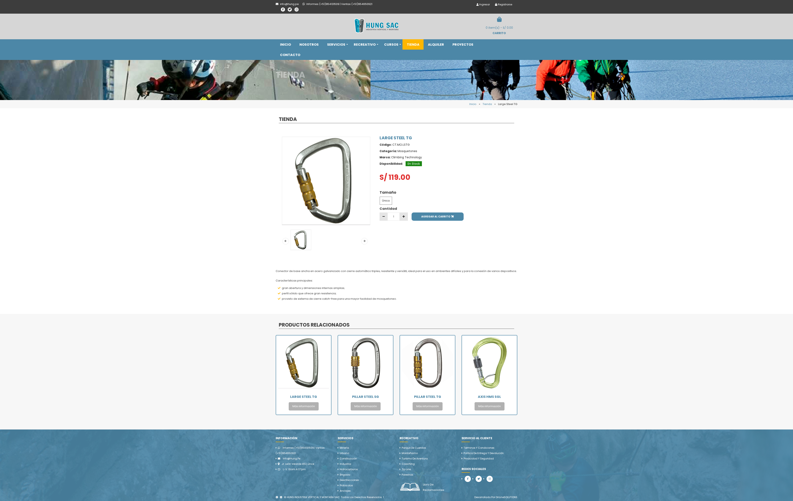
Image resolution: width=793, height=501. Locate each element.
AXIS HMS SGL (427, 396)
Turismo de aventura (415, 458)
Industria (345, 464)
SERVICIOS (336, 44)
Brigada (345, 474)
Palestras (407, 474)
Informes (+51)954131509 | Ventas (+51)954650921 (300, 450)
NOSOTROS (309, 44)
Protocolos (346, 485)
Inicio (472, 104)
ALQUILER (436, 44)
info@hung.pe (291, 458)
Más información (303, 406)
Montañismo (410, 453)
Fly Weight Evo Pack (489, 396)
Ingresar (484, 4)
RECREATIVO (365, 44)
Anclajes (345, 491)
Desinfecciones (349, 480)
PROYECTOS (462, 44)
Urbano (344, 453)
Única (386, 201)
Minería (344, 448)
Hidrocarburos (349, 469)
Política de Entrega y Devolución (484, 453)
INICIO (285, 44)
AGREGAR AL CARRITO (436, 216)
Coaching (408, 464)
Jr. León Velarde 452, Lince (298, 464)
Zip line (406, 469)
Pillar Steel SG (303, 396)
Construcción (348, 458)
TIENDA (413, 44)
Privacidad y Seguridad (479, 458)
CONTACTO (290, 54)
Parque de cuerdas (414, 448)
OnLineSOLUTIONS (506, 497)
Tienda (487, 104)
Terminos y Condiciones (479, 448)
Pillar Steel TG (365, 396)
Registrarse (504, 4)
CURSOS (391, 44)
